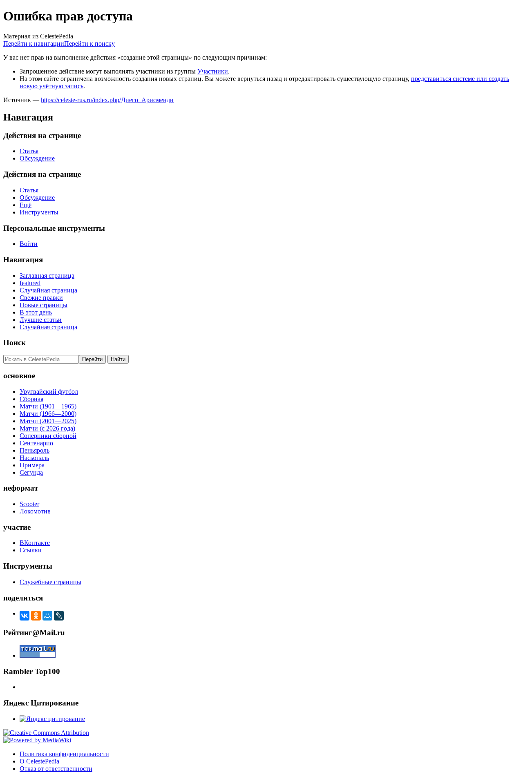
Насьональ (34, 457)
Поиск (14, 342)
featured (30, 282)
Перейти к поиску (89, 43)
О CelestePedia (39, 761)
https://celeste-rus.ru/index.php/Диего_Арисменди (107, 99)
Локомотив (35, 511)
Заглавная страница (47, 275)
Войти (29, 243)
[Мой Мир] (47, 616)
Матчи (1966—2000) (48, 413)
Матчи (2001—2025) (48, 420)
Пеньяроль (34, 450)
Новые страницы (43, 304)
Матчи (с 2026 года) (47, 428)
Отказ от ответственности (56, 768)
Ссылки (31, 550)
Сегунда (31, 472)
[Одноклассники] (36, 616)
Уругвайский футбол (49, 391)
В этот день (36, 312)
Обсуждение (37, 158)
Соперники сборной (48, 435)
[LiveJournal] (59, 616)
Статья (29, 150)
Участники (212, 71)
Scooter (29, 503)
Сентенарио (36, 443)
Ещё (25, 204)
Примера (32, 465)
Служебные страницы (50, 581)
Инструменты (39, 212)
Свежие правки (41, 297)
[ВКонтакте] (24, 616)
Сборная (31, 398)
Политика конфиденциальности (64, 753)
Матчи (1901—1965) (48, 406)
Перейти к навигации (33, 43)
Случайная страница (48, 290)
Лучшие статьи (41, 319)
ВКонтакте (35, 542)
